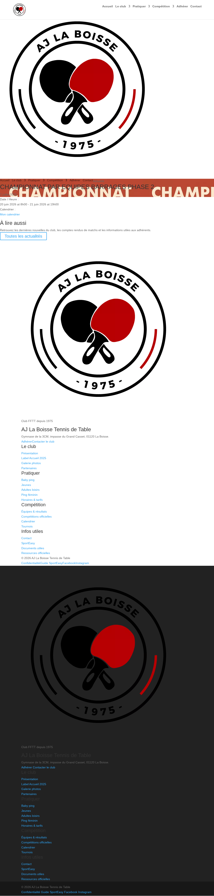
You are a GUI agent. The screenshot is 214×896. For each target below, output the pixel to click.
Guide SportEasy (51, 563)
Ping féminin (29, 494)
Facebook (69, 563)
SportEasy (28, 543)
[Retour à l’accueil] (75, 176)
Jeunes (26, 485)
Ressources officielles (35, 553)
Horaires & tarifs (32, 499)
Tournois (27, 526)
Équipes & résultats (34, 511)
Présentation (29, 453)
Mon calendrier (10, 214)
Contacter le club (43, 441)
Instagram (82, 563)
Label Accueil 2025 (33, 458)
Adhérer (182, 6)
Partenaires (29, 468)
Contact (196, 6)
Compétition (161, 6)
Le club (120, 6)
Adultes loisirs (30, 489)
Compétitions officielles (36, 516)
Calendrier (28, 521)
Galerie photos (31, 463)
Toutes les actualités (23, 236)
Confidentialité (30, 563)
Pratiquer (139, 6)
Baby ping (27, 480)
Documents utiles (32, 548)
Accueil (107, 6)
